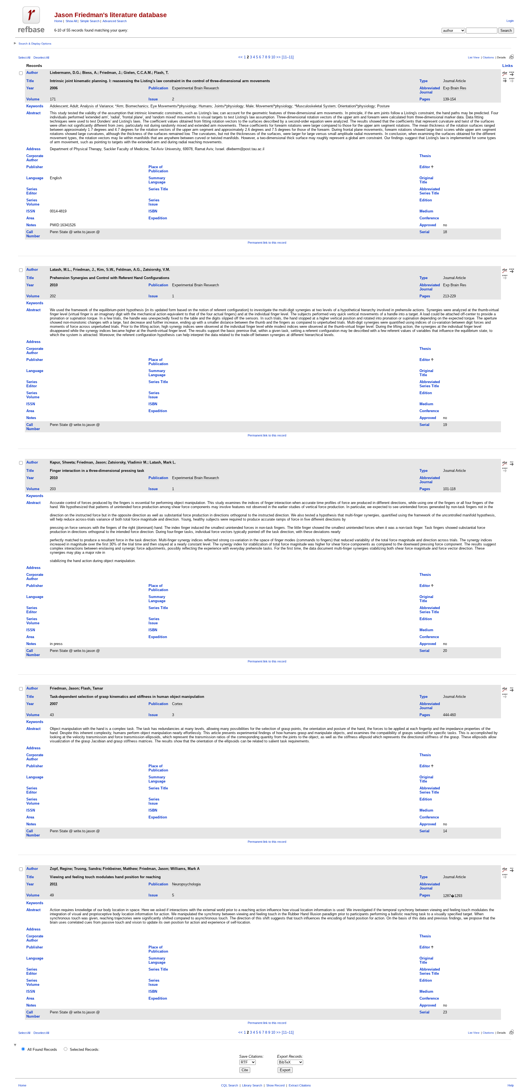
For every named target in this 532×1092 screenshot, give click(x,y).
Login (510, 20)
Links (507, 65)
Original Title (426, 180)
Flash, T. (161, 73)
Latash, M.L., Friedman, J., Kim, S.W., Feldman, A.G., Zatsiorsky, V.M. (110, 269)
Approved (428, 225)
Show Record (275, 1085)
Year (30, 88)
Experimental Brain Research (195, 88)
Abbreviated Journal (430, 90)
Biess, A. (90, 73)
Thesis (425, 156)
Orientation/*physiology (356, 106)
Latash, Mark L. (163, 462)
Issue (153, 99)
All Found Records (42, 1049)
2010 (54, 285)
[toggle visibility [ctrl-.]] (16, 1045)
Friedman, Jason (91, 462)
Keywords (34, 106)
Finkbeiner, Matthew (120, 869)
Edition (426, 200)
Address (33, 149)
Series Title (158, 189)
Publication (158, 88)
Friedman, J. (110, 73)
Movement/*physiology (274, 106)
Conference (429, 218)
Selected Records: (84, 1049)
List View (473, 57)
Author (32, 73)
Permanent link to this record (267, 242)
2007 (54, 704)
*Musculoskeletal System (315, 106)
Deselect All (41, 57)
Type (424, 81)
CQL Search (229, 1085)
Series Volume (32, 202)
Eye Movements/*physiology (173, 106)
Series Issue (154, 202)
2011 (53, 884)
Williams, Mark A (185, 869)
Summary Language (157, 180)
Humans (205, 106)
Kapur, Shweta (62, 462)
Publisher (34, 167)
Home (58, 21)
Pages (425, 99)
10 (273, 57)
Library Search (252, 1085)
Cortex (177, 704)
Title (30, 81)
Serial (424, 232)
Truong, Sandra (87, 869)
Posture (383, 106)
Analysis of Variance (96, 106)
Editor (425, 167)
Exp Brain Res (454, 88)
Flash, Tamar (92, 688)
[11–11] (288, 57)
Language (34, 178)
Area (30, 218)
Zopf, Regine (61, 869)
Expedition (158, 218)
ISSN (30, 211)
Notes (31, 225)
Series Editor (31, 191)
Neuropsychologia (186, 884)
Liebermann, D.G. (65, 73)
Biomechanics (137, 106)
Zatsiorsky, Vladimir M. (127, 462)
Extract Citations (300, 1085)
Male (250, 106)
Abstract (33, 113)
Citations (488, 57)
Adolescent (59, 106)
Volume (32, 99)
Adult (74, 106)
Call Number (33, 234)
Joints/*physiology (229, 106)
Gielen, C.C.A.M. (138, 73)
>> (278, 57)
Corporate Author (34, 158)
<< (240, 57)
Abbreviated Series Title (430, 191)
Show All (71, 21)
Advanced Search (115, 21)
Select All (24, 57)
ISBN (153, 211)
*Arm (119, 106)
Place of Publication (158, 169)
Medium (426, 211)
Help (511, 1085)
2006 (54, 88)
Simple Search (89, 21)
